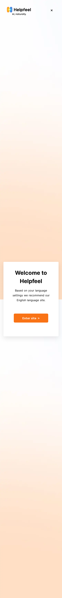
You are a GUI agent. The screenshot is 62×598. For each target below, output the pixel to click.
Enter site (31, 318)
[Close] (51, 10)
